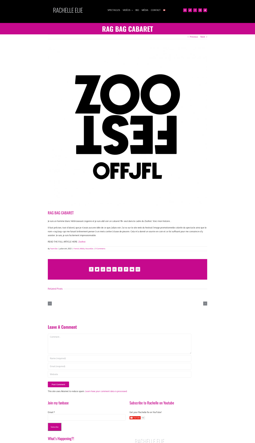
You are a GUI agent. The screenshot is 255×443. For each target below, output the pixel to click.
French (76, 249)
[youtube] (200, 10)
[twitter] (205, 10)
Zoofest (82, 241)
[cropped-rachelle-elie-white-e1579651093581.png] (68, 6)
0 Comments (100, 249)
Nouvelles (89, 249)
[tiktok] (190, 10)
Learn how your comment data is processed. (106, 391)
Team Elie (54, 249)
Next (202, 36)
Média (82, 249)
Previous (194, 36)
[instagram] (185, 10)
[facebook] (195, 10)
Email (51, 412)
